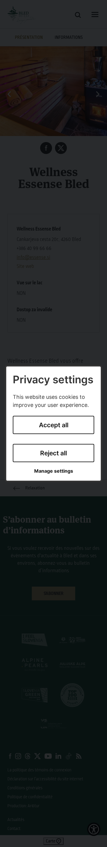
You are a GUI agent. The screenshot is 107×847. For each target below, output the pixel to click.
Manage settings (53, 471)
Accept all (53, 425)
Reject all (53, 453)
